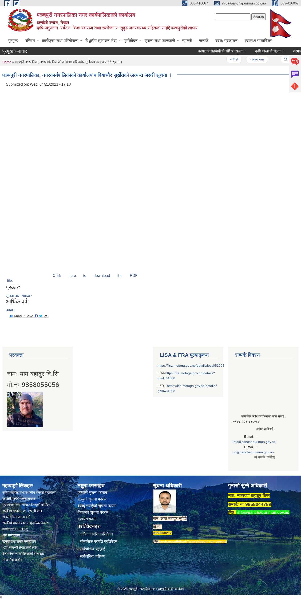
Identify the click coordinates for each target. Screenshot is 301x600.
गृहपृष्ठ (13, 40)
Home (6, 62)
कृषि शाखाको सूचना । (262, 51)
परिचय (30, 40)
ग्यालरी (187, 40)
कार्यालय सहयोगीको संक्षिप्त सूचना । (214, 51)
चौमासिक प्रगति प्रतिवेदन (98, 541)
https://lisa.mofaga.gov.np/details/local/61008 (191, 365)
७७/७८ (10, 310)
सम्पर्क (203, 40)
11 (277, 59)
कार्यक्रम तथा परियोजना (60, 40)
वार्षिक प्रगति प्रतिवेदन (96, 534)
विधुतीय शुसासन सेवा (101, 40)
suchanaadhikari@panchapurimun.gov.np (193, 541)
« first (226, 59)
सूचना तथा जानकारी (160, 40)
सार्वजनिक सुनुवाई (92, 549)
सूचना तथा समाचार (19, 296)
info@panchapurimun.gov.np (254, 442)
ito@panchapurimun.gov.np (253, 452)
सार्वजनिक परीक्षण (92, 556)
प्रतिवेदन (131, 40)
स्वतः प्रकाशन (226, 40)
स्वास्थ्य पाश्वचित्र (258, 40)
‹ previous (248, 59)
